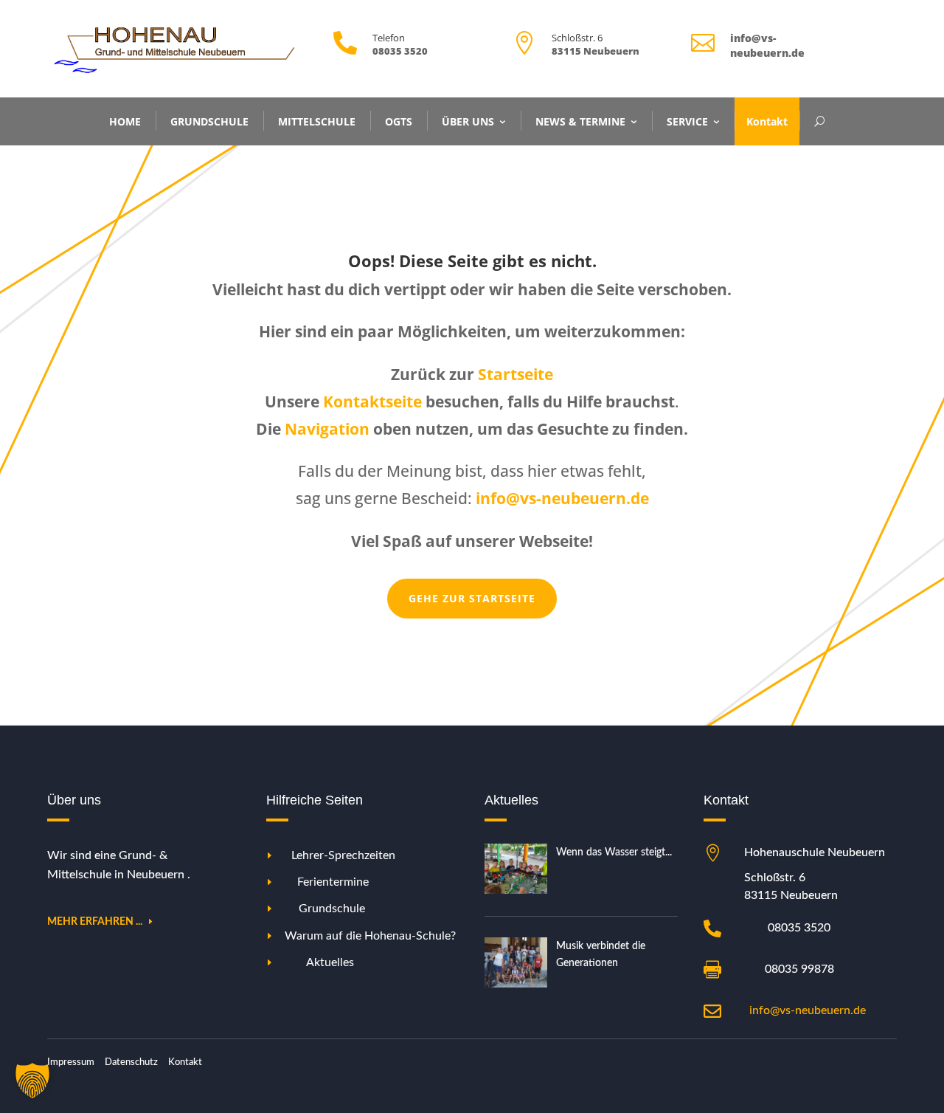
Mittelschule (316, 121)
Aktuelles (330, 962)
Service (687, 121)
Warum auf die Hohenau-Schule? (370, 936)
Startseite (515, 374)
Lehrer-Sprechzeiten (343, 855)
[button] (32, 1080)
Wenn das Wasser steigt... (614, 852)
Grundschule (209, 121)
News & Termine (580, 121)
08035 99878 (799, 969)
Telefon (388, 37)
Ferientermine (333, 882)
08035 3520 (799, 928)
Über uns (468, 121)
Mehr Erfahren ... (94, 922)
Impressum (70, 1062)
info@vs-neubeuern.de (807, 1010)
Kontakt (767, 121)
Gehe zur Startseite (472, 598)
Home (125, 121)
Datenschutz (131, 1062)
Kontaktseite (372, 401)
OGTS (398, 121)
